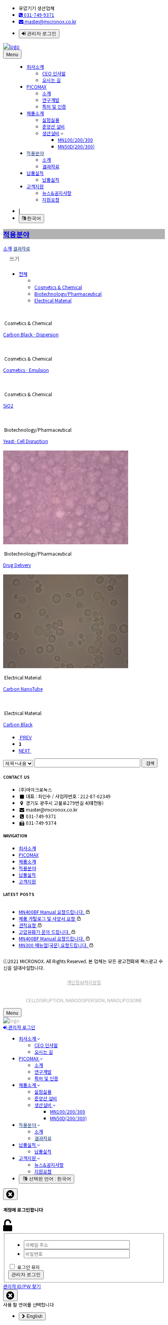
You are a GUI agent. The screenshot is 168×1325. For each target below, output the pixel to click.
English (34, 1316)
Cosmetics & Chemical (58, 287)
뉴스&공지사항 (56, 193)
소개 (46, 93)
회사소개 (35, 66)
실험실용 (50, 119)
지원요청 (50, 199)
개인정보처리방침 (84, 982)
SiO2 (8, 405)
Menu (12, 54)
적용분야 (35, 153)
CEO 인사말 (54, 73)
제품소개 (35, 113)
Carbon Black (17, 724)
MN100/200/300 (75, 139)
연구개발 (50, 100)
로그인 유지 (28, 1267)
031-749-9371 (38, 14)
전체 (23, 273)
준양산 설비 (53, 126)
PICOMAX (36, 86)
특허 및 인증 (54, 106)
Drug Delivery (17, 564)
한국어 (33, 218)
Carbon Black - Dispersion (31, 334)
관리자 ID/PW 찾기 (22, 1286)
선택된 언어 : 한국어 (49, 1179)
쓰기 (14, 259)
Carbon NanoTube (23, 688)
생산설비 (50, 133)
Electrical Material (52, 300)
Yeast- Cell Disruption (25, 441)
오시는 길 (51, 80)
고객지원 (35, 186)
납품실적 (35, 173)
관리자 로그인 (41, 33)
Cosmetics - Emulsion (26, 370)
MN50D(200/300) (76, 146)
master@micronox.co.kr (49, 21)
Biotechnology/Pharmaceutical (68, 293)
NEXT (25, 750)
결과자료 (50, 166)
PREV (25, 737)
